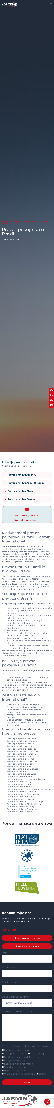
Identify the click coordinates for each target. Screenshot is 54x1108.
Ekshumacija (38, 1053)
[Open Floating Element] (47, 1102)
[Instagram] (51, 395)
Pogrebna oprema (14, 1070)
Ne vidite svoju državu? (27, 515)
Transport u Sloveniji (15, 1053)
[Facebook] (51, 390)
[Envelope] (14, 930)
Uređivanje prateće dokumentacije (23, 1057)
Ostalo (42, 1074)
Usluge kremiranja (14, 1060)
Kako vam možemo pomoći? (18, 1011)
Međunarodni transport (17, 1050)
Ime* (4, 953)
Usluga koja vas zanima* (16, 997)
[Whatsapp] (9, 930)
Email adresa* (10, 982)
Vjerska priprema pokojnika (20, 1074)
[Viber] (4, 930)
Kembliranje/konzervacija (18, 1064)
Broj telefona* (9, 967)
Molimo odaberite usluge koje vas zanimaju (26, 1046)
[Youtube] (51, 400)
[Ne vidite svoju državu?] (27, 509)
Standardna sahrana (15, 1067)
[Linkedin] (51, 405)
